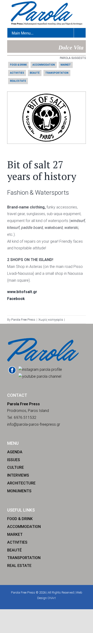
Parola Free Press (23, 319)
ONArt (51, 598)
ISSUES (13, 460)
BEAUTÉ (35, 73)
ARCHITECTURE (21, 483)
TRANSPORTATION (56, 73)
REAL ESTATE (18, 81)
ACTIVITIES (17, 73)
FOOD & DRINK (18, 64)
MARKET (66, 64)
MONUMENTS (19, 491)
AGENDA (14, 452)
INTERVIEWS (18, 475)
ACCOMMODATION (43, 64)
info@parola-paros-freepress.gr (33, 424)
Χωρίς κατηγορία (50, 319)
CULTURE (15, 467)
